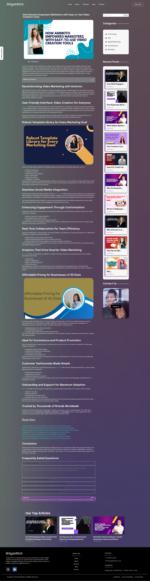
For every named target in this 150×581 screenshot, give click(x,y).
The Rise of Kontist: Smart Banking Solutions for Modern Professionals (44, 434)
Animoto (57, 94)
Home (70, 4)
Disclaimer (117, 577)
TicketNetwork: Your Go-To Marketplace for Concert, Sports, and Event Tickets (45, 432)
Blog (93, 4)
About (77, 4)
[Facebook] (14, 569)
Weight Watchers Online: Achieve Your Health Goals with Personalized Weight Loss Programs (50, 430)
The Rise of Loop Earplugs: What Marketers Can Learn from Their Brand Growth (46, 438)
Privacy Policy (139, 577)
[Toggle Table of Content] (91, 79)
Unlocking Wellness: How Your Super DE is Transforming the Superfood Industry (46, 426)
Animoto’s (25, 106)
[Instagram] (8, 569)
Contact (101, 4)
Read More (110, 86)
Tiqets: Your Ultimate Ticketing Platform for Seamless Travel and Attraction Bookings (48, 428)
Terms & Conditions (127, 577)
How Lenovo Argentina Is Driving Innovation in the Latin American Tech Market (46, 436)
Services (86, 4)
